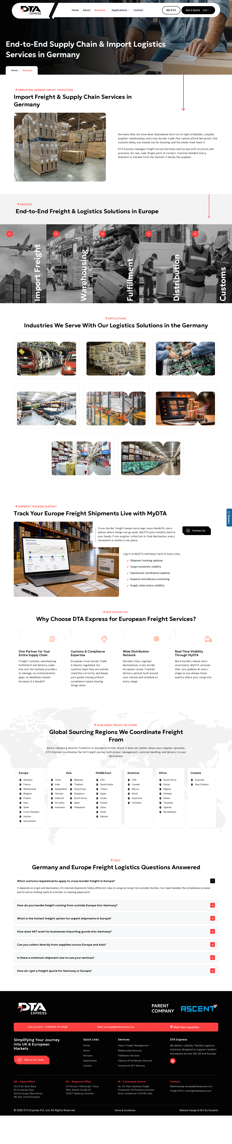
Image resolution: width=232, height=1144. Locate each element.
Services (99, 10)
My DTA (171, 10)
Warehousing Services (130, 1050)
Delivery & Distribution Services (135, 1060)
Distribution (176, 277)
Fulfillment (130, 279)
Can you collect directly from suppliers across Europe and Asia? (61, 944)
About (86, 10)
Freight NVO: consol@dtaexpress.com (190, 1090)
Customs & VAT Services (131, 1065)
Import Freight (37, 272)
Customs (223, 284)
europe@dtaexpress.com (119, 1026)
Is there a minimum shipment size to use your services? (55, 957)
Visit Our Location (186, 1027)
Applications (119, 10)
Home (75, 10)
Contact (138, 10)
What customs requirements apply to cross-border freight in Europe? (66, 881)
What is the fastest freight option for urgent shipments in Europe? (64, 918)
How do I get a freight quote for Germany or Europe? (54, 971)
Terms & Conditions (124, 1110)
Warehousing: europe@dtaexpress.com (191, 1086)
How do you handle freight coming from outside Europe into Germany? (67, 905)
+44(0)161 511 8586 (56, 1026)
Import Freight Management (133, 1045)
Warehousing (84, 275)
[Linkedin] (172, 1061)
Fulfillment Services (129, 1055)
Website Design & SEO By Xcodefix (198, 1110)
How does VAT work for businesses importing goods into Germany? (64, 931)
